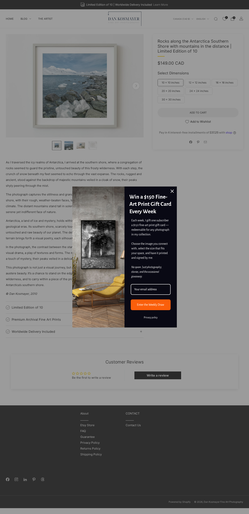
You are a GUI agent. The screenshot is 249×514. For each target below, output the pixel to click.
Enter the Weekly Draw (150, 304)
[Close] (172, 191)
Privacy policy (151, 317)
